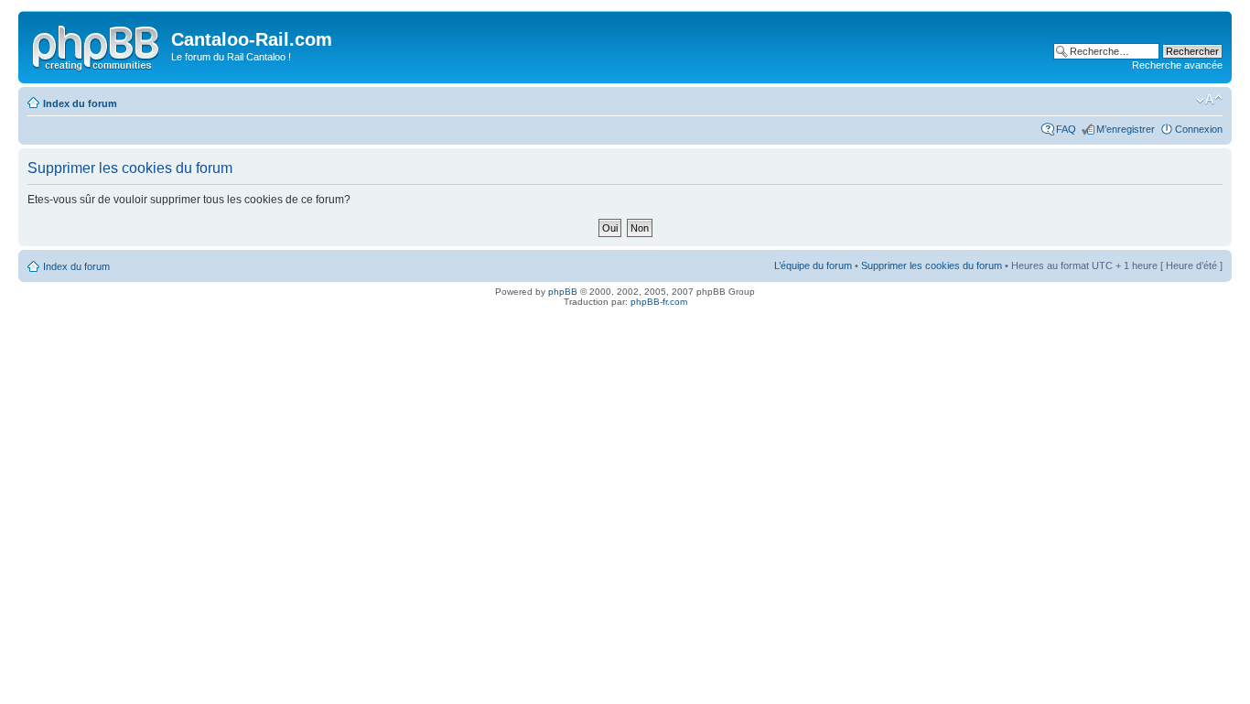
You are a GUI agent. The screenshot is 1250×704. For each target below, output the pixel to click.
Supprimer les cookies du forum (931, 265)
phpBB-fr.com (658, 302)
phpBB (562, 292)
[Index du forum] (97, 45)
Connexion (1199, 129)
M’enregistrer (1125, 129)
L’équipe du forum (813, 265)
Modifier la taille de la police (1209, 100)
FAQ (1066, 129)
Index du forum (80, 103)
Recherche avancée (1177, 65)
